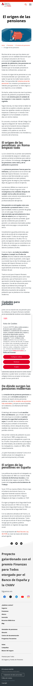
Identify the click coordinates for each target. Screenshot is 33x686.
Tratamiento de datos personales (13, 675)
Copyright (4, 683)
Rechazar (16, 362)
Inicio (3, 45)
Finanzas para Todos (8, 656)
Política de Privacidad (9, 352)
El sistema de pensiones (23, 45)
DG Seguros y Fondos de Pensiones (12, 659)
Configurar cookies (8, 680)
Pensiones (10, 45)
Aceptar (16, 367)
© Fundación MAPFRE (7, 669)
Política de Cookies (7, 678)
